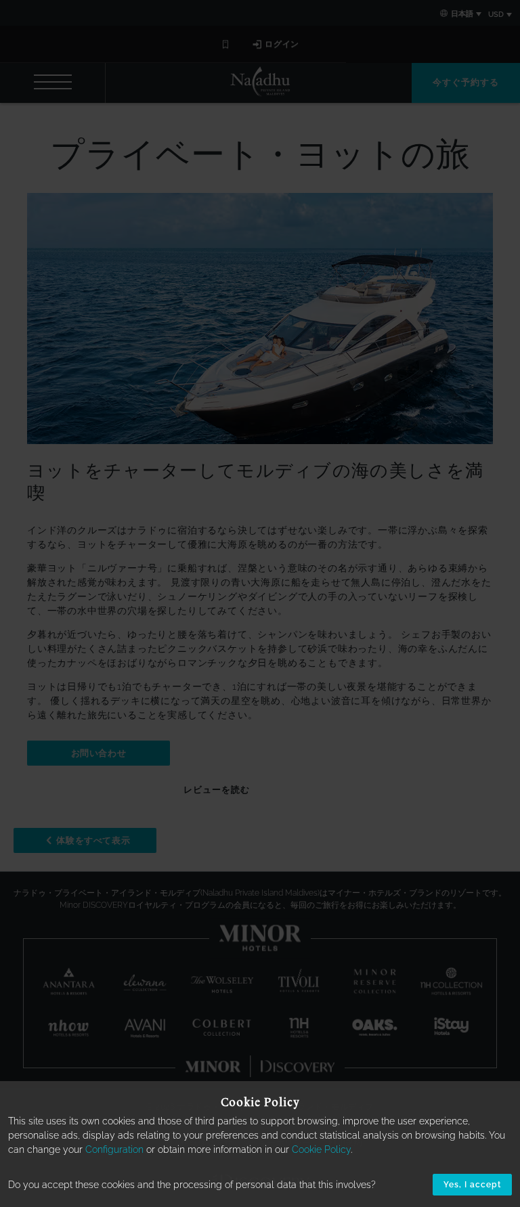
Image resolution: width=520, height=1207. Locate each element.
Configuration (114, 1149)
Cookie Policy (321, 1149)
